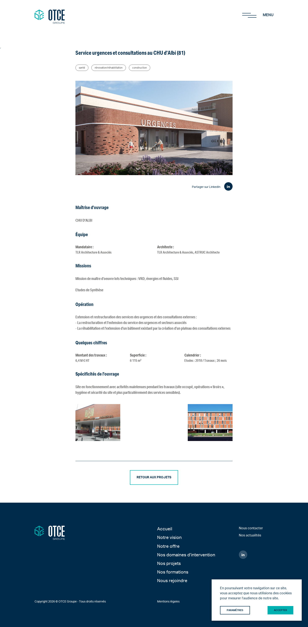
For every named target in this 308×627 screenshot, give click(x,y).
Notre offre (168, 546)
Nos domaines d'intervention (186, 555)
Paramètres (235, 610)
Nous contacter (251, 528)
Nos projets (169, 563)
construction (139, 67)
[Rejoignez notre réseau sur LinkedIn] (243, 554)
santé (82, 67)
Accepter (280, 610)
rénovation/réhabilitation (109, 67)
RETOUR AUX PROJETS (154, 477)
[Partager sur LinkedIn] (228, 186)
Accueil (164, 529)
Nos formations (172, 572)
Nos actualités (250, 535)
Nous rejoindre (172, 581)
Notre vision (169, 537)
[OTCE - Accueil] (50, 15)
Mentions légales (168, 601)
